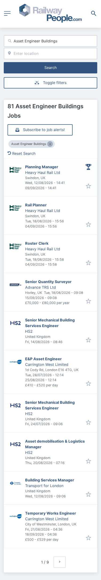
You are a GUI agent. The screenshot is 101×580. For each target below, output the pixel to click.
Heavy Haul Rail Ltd (42, 172)
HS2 (29, 331)
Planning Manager (41, 166)
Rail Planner (36, 205)
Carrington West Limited (46, 364)
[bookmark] (88, 186)
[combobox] (50, 41)
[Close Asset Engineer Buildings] (50, 144)
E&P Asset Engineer (43, 358)
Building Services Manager (49, 480)
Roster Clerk (36, 243)
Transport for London (44, 485)
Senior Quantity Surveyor (48, 281)
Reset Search (23, 153)
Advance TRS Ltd (40, 287)
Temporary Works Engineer (50, 513)
